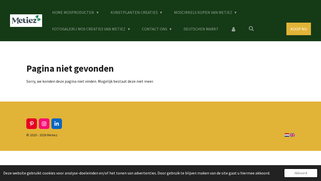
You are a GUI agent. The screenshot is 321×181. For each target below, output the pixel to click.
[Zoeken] (251, 28)
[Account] (233, 29)
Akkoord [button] (300, 173)
